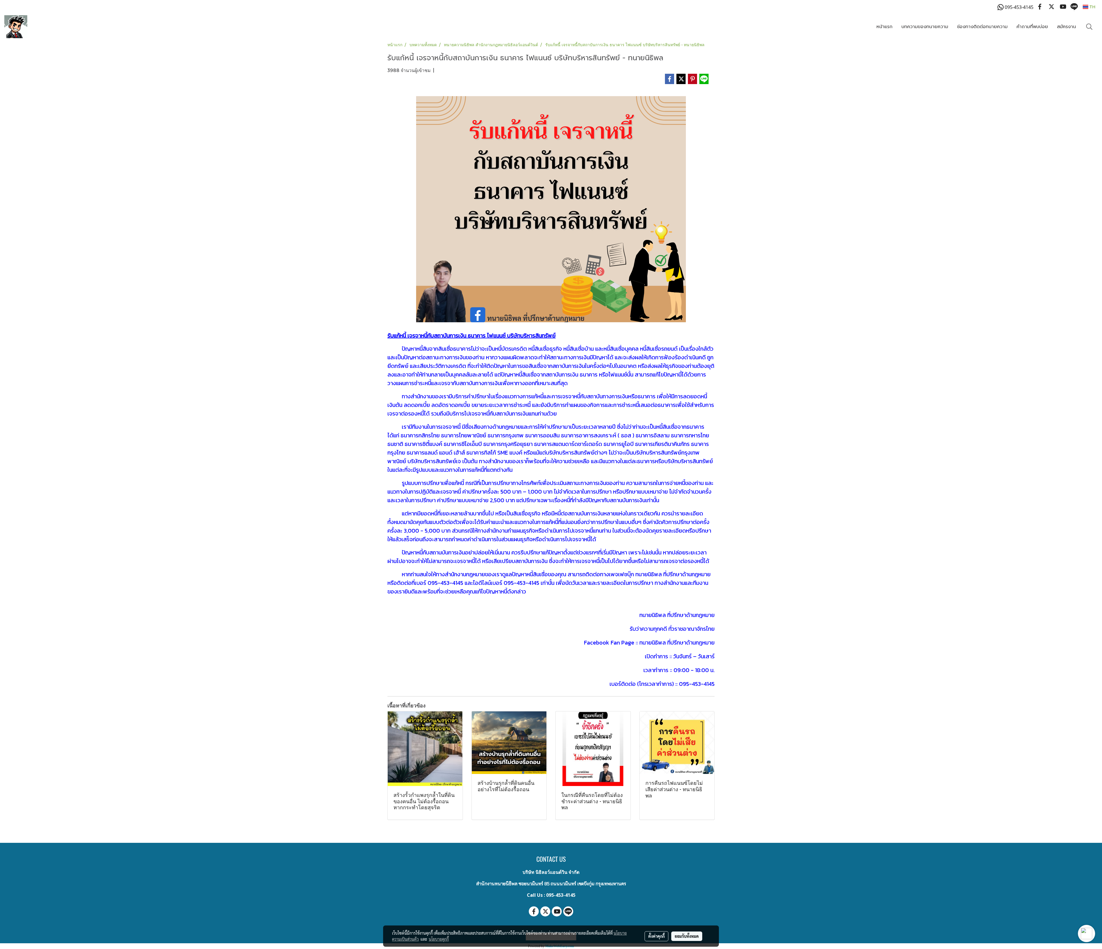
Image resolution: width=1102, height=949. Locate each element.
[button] (1089, 26)
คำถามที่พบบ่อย (1032, 26)
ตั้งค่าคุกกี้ (656, 936)
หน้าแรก (884, 26)
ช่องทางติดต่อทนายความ (982, 26)
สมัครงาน (1066, 26)
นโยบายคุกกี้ (439, 939)
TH (1091, 6)
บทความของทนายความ (924, 26)
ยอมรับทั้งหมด (687, 936)
